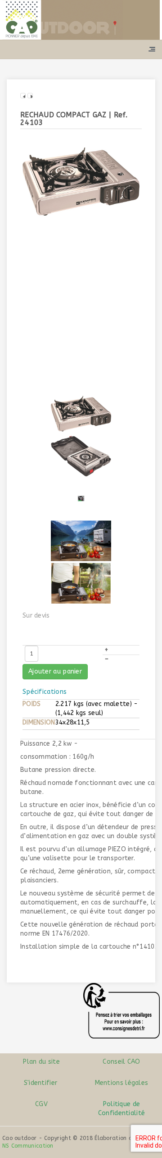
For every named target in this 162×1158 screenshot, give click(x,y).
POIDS (31, 704)
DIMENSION (38, 722)
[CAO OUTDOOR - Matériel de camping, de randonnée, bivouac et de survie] (81, 20)
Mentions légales (121, 1083)
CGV (40, 1104)
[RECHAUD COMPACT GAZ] (81, 181)
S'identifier (41, 1083)
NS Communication (28, 1146)
